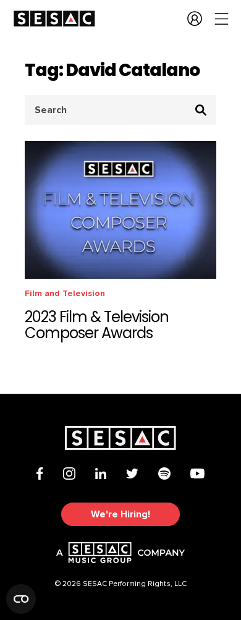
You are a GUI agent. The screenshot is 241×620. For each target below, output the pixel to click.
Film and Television (65, 293)
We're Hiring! (120, 514)
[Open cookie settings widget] (21, 599)
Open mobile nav (221, 18)
